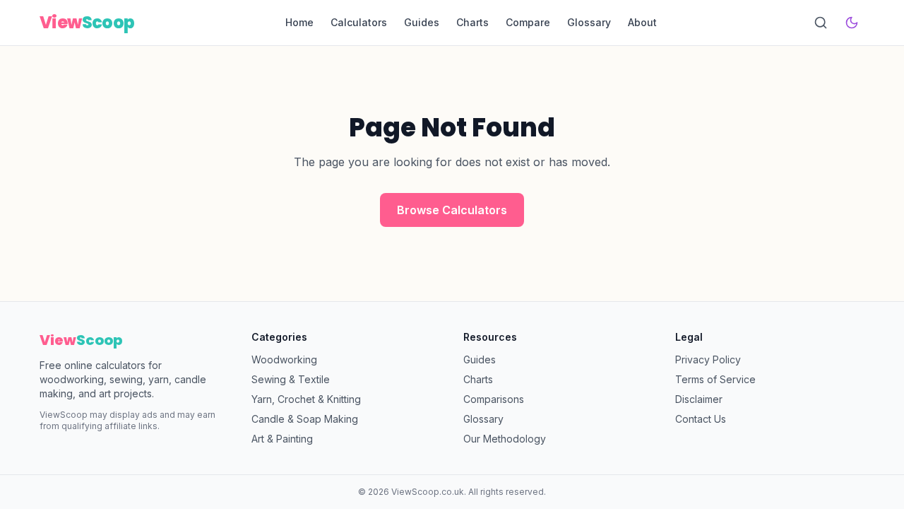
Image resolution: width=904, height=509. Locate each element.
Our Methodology (504, 439)
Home (299, 22)
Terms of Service (715, 379)
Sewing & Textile (290, 379)
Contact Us (700, 419)
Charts (472, 22)
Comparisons (493, 399)
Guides (421, 22)
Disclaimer (698, 399)
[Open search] (820, 22)
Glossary (589, 22)
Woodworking (284, 359)
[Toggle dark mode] (851, 22)
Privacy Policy (708, 359)
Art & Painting (282, 439)
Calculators (359, 22)
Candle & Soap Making (304, 419)
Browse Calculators (452, 210)
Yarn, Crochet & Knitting (306, 399)
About (642, 22)
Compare (528, 22)
